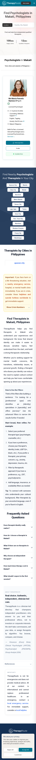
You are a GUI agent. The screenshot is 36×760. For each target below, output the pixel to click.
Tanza (24, 209)
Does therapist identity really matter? (15, 526)
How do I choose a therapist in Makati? (15, 536)
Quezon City (13, 185)
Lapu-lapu (13, 209)
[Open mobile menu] (34, 3)
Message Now (19, 142)
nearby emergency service (18, 284)
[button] (18, 117)
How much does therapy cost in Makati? (16, 567)
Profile (18, 148)
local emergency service (17, 703)
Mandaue (18, 223)
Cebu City (13, 190)
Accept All (25, 750)
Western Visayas (18, 228)
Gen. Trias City (18, 219)
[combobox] (7, 25)
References (10, 664)
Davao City (18, 204)
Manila (25, 185)
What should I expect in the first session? (16, 577)
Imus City (18, 214)
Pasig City (18, 233)
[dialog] (18, 746)
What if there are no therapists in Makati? (16, 547)
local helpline (21, 710)
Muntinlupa (18, 238)
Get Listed (26, 3)
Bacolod (18, 195)
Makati (24, 190)
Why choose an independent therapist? (14, 557)
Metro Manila (18, 199)
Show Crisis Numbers (15, 307)
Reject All (10, 750)
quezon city (19, 263)
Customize (18, 755)
